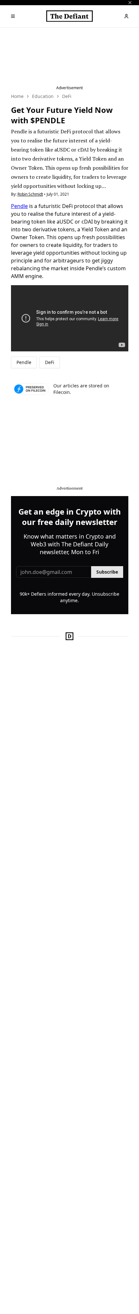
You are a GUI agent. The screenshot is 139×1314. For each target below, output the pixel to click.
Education (43, 96)
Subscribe (107, 572)
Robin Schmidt (30, 194)
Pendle (19, 206)
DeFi (66, 96)
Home (17, 96)
